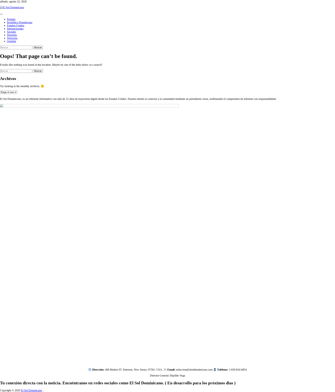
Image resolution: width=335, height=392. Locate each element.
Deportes (12, 34)
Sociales (11, 31)
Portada (11, 19)
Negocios (12, 38)
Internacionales (15, 28)
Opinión (11, 41)
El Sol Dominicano (31, 390)
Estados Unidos (15, 25)
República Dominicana (19, 22)
